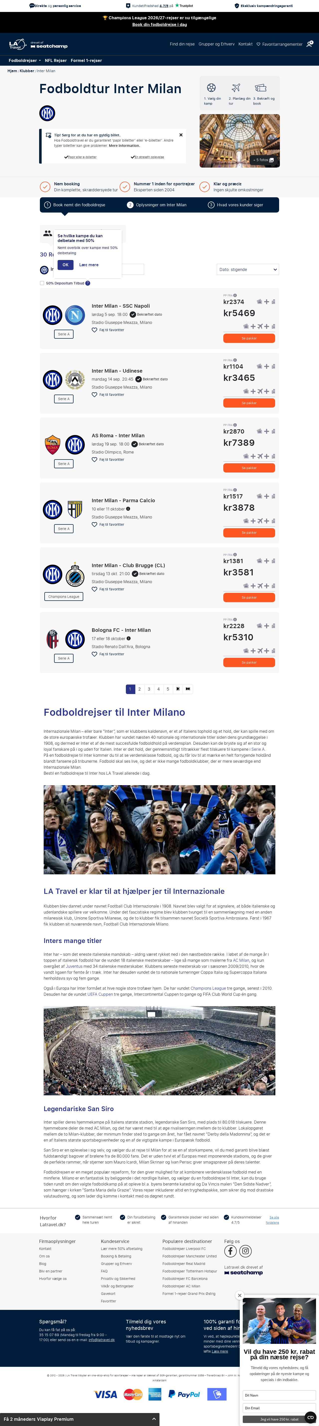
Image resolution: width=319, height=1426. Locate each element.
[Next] (178, 689)
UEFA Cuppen (100, 994)
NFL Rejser (56, 60)
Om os (44, 1256)
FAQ (104, 1271)
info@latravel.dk (102, 1340)
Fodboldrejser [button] (23, 60)
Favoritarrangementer (282, 44)
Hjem (12, 70)
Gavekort (108, 1294)
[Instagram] (245, 1251)
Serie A (258, 749)
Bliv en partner (50, 1271)
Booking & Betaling (116, 1256)
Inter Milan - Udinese (117, 370)
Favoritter (108, 1301)
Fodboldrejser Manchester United (189, 1256)
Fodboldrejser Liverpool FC (184, 1249)
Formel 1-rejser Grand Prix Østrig (188, 1294)
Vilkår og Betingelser (117, 1286)
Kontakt (246, 44)
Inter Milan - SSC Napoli (121, 306)
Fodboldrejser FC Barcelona (185, 1279)
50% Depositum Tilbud (65, 283)
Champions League (208, 988)
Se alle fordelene (272, 1220)
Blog (42, 1264)
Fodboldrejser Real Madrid (183, 1264)
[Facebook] (230, 1251)
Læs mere (220, 1351)
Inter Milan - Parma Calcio (123, 500)
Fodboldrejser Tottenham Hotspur (189, 1271)
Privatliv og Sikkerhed (118, 1279)
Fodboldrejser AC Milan (181, 1286)
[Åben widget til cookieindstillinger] (311, 1415)
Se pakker (249, 338)
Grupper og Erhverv (217, 44)
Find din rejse (182, 44)
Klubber (27, 70)
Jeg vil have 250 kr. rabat (279, 1419)
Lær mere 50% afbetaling (121, 1249)
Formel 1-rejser (86, 60)
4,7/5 (164, 6)
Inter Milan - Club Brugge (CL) (128, 565)
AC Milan (241, 960)
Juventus (74, 966)
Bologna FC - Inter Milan (121, 630)
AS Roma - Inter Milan (118, 435)
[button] (309, 44)
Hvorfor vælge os (53, 1279)
